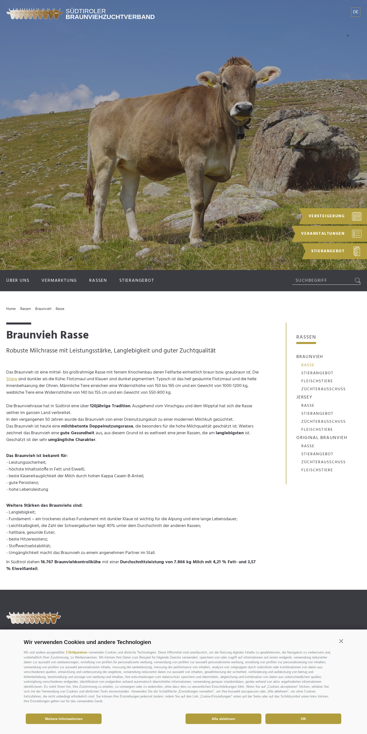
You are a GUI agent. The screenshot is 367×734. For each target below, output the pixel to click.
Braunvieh (309, 356)
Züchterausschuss (323, 389)
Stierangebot (136, 280)
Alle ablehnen (223, 719)
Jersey (304, 397)
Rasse (308, 365)
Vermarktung (59, 280)
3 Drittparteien (76, 652)
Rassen (98, 280)
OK (303, 719)
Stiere (11, 379)
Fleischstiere (317, 381)
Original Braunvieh (321, 438)
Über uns (17, 280)
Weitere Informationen (64, 719)
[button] (341, 641)
